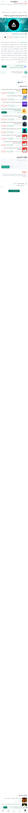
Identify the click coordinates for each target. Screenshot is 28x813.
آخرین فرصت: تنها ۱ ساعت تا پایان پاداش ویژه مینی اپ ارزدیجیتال (11, 135)
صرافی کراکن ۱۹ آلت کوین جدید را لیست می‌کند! (12, 102)
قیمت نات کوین (23, 42)
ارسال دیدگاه (5, 167)
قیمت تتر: (20, 4)
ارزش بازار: (3, 4)
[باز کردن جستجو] (2, 1)
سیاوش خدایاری (21, 183)
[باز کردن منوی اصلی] (25, 1)
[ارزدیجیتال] (14, 1)
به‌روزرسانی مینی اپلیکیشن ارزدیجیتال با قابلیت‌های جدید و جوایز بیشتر (11, 123)
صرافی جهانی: (9, 4)
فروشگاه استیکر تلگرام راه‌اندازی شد (14, 96)
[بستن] (2, 807)
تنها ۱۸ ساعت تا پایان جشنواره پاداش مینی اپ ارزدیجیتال (12, 148)
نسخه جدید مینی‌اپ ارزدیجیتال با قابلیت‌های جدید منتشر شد (12, 116)
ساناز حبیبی (24, 76)
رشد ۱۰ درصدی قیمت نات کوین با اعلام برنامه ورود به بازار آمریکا (11, 90)
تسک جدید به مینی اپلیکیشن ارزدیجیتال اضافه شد (11, 128)
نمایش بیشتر (15, 191)
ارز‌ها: (26, 4)
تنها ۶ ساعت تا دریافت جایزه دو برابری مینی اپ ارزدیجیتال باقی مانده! (12, 142)
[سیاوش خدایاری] (26, 183)
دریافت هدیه (4, 112)
